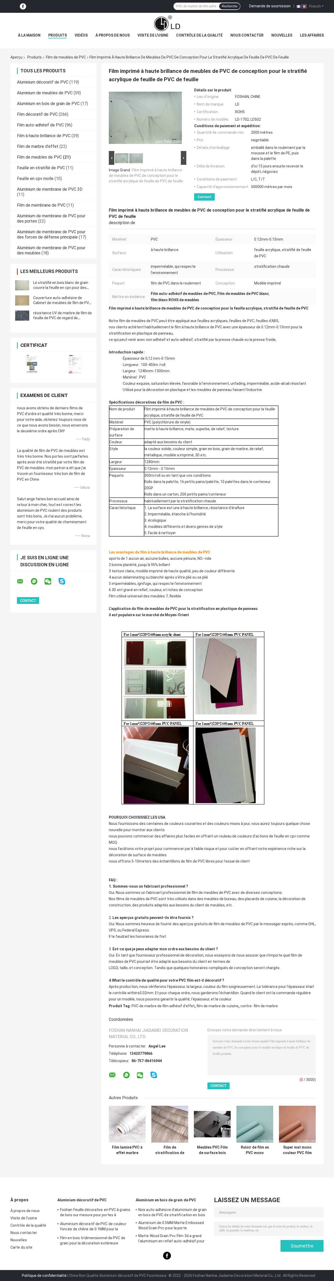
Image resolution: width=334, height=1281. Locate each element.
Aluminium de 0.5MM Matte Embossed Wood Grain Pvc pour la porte (171, 1225)
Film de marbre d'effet (37, 146)
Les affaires (312, 35)
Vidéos (81, 35)
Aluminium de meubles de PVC (45, 92)
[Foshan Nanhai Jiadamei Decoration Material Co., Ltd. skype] (65, 581)
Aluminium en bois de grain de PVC (48, 103)
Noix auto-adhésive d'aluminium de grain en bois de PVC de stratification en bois (172, 1212)
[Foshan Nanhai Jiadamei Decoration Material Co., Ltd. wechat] (51, 581)
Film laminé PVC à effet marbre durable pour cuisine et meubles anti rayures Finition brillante (127, 1150)
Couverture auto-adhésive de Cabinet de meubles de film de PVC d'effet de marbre (62, 303)
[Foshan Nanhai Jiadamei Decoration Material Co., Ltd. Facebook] (23, 6)
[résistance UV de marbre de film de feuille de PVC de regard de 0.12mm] (22, 315)
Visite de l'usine (153, 35)
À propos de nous (113, 35)
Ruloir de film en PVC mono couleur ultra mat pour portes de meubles (255, 1150)
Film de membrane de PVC (41, 205)
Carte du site (21, 1247)
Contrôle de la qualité (199, 35)
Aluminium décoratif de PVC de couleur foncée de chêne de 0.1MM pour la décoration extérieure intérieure (93, 1227)
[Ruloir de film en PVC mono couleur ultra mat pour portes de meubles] (254, 1124)
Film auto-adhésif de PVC (40, 125)
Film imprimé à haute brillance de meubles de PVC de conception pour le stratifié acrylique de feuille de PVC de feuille (146, 175)
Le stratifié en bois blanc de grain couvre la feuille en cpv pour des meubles (60, 288)
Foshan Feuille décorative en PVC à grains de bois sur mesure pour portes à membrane (95, 1213)
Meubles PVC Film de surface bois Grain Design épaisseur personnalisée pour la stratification (212, 1150)
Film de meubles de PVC (66, 57)
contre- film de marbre (259, 1006)
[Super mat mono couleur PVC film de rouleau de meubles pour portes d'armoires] (297, 1124)
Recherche (229, 6)
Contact (204, 197)
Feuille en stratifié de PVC (41, 167)
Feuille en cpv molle (35, 178)
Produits (57, 35)
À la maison (29, 35)
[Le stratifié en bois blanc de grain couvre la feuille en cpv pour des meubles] (22, 285)
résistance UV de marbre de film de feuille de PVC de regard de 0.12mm (62, 318)
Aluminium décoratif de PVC (42, 82)
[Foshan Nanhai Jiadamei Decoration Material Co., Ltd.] (167, 23)
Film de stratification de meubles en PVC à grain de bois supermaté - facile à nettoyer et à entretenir (169, 1150)
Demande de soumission (270, 6)
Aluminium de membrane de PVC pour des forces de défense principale (51, 234)
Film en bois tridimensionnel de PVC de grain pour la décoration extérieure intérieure (92, 1241)
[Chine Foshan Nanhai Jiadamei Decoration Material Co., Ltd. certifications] (31, 363)
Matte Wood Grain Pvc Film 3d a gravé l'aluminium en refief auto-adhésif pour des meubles (171, 1239)
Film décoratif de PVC (37, 114)
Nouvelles (281, 35)
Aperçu (16, 57)
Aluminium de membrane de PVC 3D (49, 189)
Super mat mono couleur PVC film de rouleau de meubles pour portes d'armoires (297, 1150)
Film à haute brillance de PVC (43, 135)
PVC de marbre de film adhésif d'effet (163, 1006)
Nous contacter (247, 35)
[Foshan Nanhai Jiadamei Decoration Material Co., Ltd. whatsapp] (37, 581)
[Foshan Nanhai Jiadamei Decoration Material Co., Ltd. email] (23, 581)
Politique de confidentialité (44, 1275)
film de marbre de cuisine (217, 1006)
